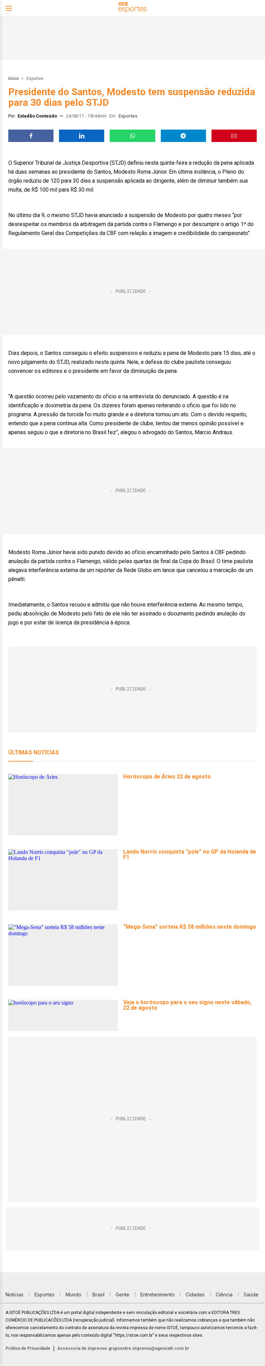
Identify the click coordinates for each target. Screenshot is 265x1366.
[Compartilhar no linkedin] (81, 136)
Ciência (224, 1294)
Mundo (73, 1294)
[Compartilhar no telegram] (183, 136)
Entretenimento (157, 1294)
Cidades (195, 1294)
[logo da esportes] (132, 8)
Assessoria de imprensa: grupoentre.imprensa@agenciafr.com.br (123, 1348)
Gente (122, 1294)
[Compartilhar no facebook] (30, 136)
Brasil (98, 1294)
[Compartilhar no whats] (132, 136)
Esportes (35, 78)
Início (13, 78)
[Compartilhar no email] (234, 136)
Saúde (251, 1294)
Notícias (14, 1294)
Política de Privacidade (28, 1348)
